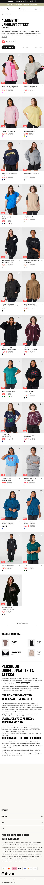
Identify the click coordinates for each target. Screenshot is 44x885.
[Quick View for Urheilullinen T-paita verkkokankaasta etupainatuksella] (20, 435)
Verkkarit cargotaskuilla (8, 565)
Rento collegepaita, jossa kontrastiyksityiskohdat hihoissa (30, 87)
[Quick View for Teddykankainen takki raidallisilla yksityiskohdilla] (20, 348)
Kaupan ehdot (19, 879)
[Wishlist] (19, 55)
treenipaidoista (35, 728)
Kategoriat (5, 810)
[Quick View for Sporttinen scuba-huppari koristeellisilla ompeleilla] (20, 130)
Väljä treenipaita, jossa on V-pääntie (9, 217)
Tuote (36, 47)
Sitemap (32, 879)
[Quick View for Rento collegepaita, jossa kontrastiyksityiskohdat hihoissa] (42, 86)
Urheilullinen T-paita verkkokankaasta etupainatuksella (7, 435)
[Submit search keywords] (3, 14)
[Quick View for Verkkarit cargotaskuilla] (20, 565)
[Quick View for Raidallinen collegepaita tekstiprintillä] (42, 435)
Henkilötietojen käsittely (8, 879)
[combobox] (22, 14)
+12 (11, 223)
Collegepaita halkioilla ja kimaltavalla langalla (30, 479)
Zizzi (3, 829)
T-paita (25, 565)
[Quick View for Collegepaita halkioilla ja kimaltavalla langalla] (42, 478)
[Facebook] (6, 873)
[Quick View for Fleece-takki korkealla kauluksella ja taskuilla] (20, 522)
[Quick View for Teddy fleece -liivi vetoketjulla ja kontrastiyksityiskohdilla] (20, 86)
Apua (3, 822)
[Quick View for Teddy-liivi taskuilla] (42, 217)
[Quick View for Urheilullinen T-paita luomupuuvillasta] (20, 478)
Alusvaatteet (13, 653)
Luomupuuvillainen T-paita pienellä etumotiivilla (31, 130)
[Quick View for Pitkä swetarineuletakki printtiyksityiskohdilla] (20, 260)
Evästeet (26, 879)
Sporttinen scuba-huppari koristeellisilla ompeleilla (8, 130)
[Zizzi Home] (22, 9)
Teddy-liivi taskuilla (29, 217)
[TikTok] (9, 873)
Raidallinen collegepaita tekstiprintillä (30, 435)
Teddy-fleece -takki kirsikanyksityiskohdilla (30, 392)
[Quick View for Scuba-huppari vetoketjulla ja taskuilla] (42, 173)
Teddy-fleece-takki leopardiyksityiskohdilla (8, 608)
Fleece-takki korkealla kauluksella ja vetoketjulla (30, 305)
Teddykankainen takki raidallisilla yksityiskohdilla (9, 348)
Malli (41, 47)
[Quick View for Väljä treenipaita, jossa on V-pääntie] (20, 217)
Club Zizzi (4, 816)
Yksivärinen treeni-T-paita (8, 391)
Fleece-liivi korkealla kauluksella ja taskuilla (29, 522)
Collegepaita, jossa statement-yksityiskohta (10, 174)
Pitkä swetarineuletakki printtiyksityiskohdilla (8, 261)
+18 (11, 396)
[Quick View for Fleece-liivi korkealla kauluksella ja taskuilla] (42, 522)
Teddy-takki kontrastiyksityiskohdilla (30, 348)
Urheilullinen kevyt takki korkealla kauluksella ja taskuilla (10, 305)
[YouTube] (13, 873)
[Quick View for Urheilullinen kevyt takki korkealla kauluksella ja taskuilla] (20, 304)
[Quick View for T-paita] (42, 565)
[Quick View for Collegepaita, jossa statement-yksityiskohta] (20, 173)
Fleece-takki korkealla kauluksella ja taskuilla (7, 522)
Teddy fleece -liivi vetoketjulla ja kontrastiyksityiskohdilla (10, 87)
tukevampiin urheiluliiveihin (23, 682)
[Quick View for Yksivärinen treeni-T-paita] (20, 391)
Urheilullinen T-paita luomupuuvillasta (7, 479)
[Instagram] (3, 873)
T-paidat (13, 643)
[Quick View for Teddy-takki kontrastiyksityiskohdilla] (42, 348)
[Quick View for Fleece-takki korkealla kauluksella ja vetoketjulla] (42, 304)
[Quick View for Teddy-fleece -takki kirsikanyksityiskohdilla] (42, 391)
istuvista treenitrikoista (22, 709)
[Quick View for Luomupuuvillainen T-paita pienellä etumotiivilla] (42, 130)
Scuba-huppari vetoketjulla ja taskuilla (31, 174)
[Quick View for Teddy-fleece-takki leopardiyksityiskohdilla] (20, 608)
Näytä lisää (4, 37)
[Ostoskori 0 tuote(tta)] (41, 9)
